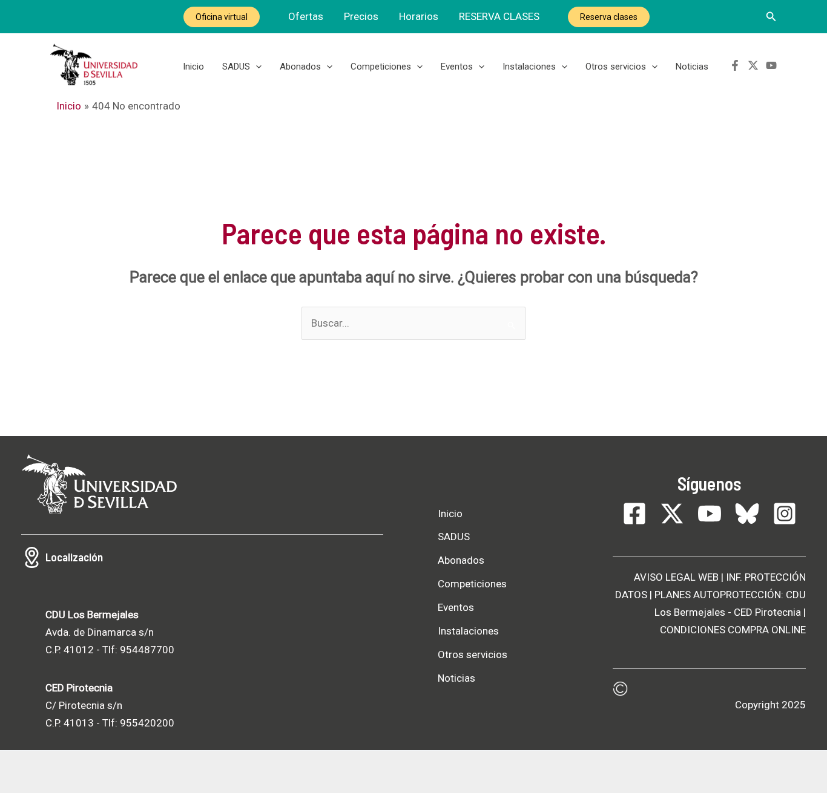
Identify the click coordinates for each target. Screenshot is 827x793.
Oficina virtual (222, 17)
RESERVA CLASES (499, 16)
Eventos (457, 66)
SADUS (236, 66)
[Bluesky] (747, 513)
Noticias (692, 66)
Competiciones (381, 66)
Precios (361, 16)
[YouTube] (771, 65)
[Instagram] (785, 513)
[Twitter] (753, 65)
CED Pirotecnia (767, 612)
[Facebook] (735, 65)
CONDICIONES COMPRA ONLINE (733, 630)
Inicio (193, 66)
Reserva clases (609, 17)
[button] (771, 16)
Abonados (300, 66)
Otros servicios (615, 66)
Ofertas (305, 16)
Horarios (418, 16)
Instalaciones (529, 66)
